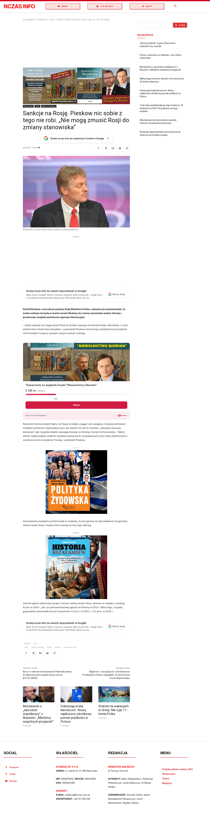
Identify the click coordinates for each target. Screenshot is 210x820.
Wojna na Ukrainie (48, 106)
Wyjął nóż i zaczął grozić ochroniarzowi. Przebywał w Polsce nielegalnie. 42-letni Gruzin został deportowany (106, 674)
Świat (52, 19)
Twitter (12, 774)
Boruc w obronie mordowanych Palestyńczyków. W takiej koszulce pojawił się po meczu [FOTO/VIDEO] (47, 674)
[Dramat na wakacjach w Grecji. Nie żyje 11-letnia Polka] (114, 694)
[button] (175, 6)
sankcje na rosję (69, 647)
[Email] (113, 148)
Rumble (13, 780)
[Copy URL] (127, 148)
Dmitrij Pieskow (37, 647)
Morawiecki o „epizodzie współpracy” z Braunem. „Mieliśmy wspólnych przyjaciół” (38, 713)
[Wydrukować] (120, 148)
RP (39, 147)
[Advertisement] (76, 44)
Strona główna (29, 19)
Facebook (14, 767)
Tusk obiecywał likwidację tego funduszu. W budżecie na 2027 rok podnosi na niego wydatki (161, 108)
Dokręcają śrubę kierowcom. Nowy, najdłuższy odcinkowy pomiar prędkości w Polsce (76, 713)
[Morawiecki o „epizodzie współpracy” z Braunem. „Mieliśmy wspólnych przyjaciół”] (38, 694)
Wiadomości (42, 19)
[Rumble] (6, 781)
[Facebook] (98, 148)
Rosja (49, 647)
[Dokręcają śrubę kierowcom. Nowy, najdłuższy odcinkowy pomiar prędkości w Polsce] (76, 694)
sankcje (57, 647)
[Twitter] (106, 148)
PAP (35, 643)
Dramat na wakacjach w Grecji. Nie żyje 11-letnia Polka (113, 710)
